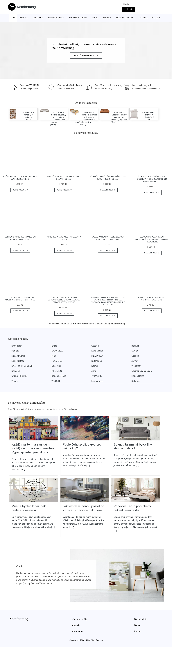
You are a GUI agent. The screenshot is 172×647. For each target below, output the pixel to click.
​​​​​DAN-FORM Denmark (21, 366)
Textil (95, 18)
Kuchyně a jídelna (78, 18)
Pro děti (155, 18)
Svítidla (142, 18)
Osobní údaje (140, 619)
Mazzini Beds (17, 361)
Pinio (53, 356)
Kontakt (137, 631)
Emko (54, 346)
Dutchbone (96, 361)
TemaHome (56, 361)
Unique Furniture (19, 376)
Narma (94, 366)
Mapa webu (77, 631)
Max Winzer (97, 381)
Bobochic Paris (58, 376)
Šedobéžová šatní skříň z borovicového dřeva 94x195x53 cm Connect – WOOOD (64, 299)
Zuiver (134, 361)
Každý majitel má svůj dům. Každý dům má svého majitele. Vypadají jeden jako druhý (33, 448)
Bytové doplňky (56, 18)
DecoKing (56, 366)
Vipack (14, 381)
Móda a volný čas (124, 18)
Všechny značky (79, 619)
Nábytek (23, 18)
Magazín (76, 625)
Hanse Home (137, 376)
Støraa (134, 351)
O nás (137, 625)
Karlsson (15, 371)
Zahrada (107, 18)
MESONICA (97, 356)
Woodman (136, 366)
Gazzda (95, 346)
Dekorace (38, 18)
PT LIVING (56, 371)
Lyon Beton (16, 346)
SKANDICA (57, 351)
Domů (13, 18)
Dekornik (135, 381)
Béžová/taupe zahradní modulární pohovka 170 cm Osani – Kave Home (152, 239)
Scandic (135, 356)
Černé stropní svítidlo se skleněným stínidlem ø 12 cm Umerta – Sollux (152, 178)
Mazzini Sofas (18, 356)
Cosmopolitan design (141, 371)
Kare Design (97, 351)
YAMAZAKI (96, 376)
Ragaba (15, 351)
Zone (93, 371)
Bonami (135, 346)
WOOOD (55, 381)
